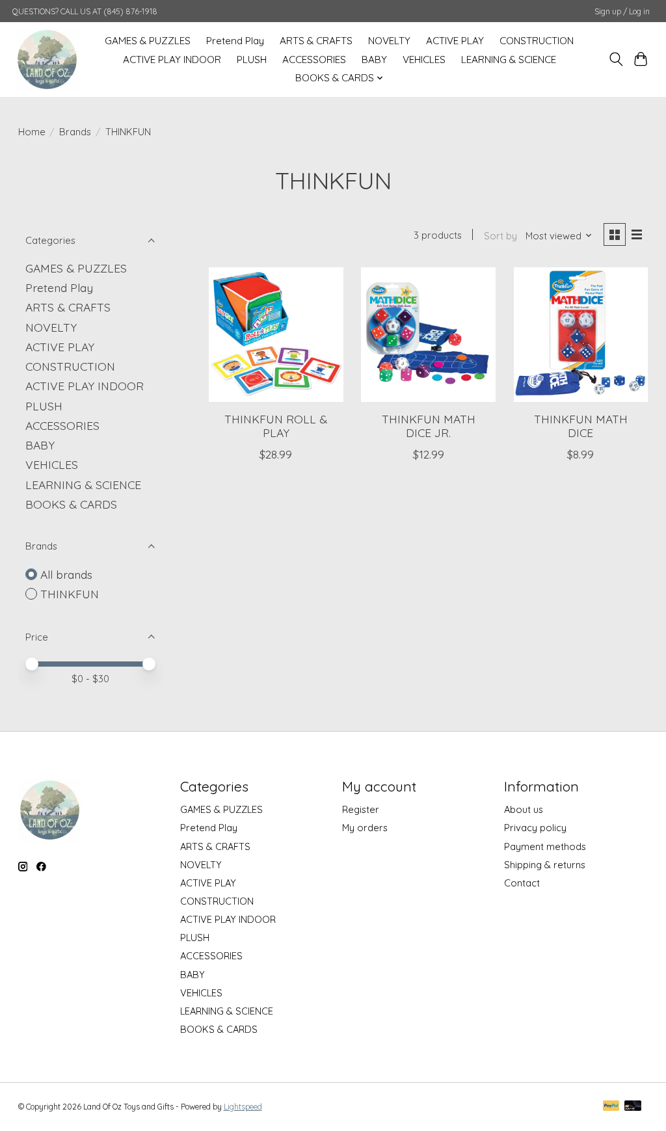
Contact (522, 883)
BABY (374, 59)
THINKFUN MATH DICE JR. (428, 426)
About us (523, 809)
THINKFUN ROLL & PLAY (275, 426)
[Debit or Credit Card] (632, 1106)
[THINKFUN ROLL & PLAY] (276, 334)
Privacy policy (535, 827)
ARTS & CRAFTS (316, 40)
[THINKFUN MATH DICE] (581, 334)
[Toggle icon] (615, 59)
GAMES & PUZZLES (148, 40)
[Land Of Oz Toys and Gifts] (47, 59)
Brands (75, 132)
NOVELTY (389, 40)
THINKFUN (69, 594)
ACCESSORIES (314, 59)
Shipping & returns (544, 864)
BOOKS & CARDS (71, 504)
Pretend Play (235, 40)
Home (32, 132)
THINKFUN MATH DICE (581, 426)
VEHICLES (424, 59)
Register (360, 809)
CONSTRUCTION (537, 40)
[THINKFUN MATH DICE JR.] (428, 334)
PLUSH (252, 59)
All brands (66, 574)
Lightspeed (243, 1106)
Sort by (500, 236)
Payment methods (545, 846)
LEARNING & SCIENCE (508, 59)
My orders (365, 827)
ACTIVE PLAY (455, 40)
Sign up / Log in (622, 11)
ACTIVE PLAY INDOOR (172, 59)
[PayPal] (611, 1106)
